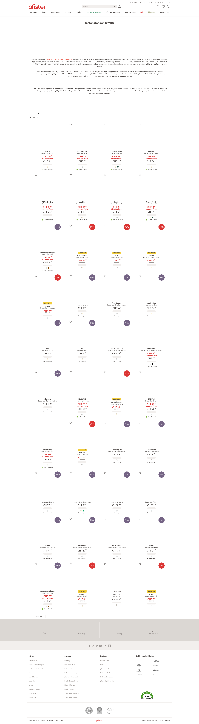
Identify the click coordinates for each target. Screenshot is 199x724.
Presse (31, 685)
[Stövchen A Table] (47, 217)
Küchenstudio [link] (104, 661)
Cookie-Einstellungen (147, 720)
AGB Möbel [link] (33, 720)
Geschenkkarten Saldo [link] (71, 697)
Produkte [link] (40, 22)
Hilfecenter (133, 2)
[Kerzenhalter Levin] (82, 314)
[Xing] (106, 645)
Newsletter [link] (32, 693)
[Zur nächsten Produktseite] (47, 616)
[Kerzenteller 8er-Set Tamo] (47, 556)
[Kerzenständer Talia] (151, 217)
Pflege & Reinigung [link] (70, 685)
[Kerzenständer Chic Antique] (82, 511)
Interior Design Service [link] (71, 681)
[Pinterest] (97, 645)
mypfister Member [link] (34, 689)
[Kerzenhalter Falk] (82, 359)
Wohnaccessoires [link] (62, 22)
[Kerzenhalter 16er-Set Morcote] (117, 314)
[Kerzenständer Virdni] (47, 167)
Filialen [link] (150, 2)
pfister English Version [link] (107, 681)
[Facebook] (89, 645)
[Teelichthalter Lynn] (82, 167)
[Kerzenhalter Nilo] (47, 359)
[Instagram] (93, 645)
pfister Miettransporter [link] (71, 677)
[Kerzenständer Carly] (82, 267)
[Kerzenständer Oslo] (117, 267)
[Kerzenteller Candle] (117, 217)
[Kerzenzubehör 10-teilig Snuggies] (151, 364)
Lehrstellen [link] (32, 681)
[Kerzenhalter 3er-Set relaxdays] (47, 410)
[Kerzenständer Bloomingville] (117, 460)
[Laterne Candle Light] (82, 464)
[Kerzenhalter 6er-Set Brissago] (117, 359)
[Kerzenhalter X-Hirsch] (82, 414)
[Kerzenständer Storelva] (151, 167)
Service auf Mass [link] (69, 665)
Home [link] (32, 22)
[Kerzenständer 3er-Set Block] (82, 556)
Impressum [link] (50, 720)
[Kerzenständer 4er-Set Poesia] (117, 556)
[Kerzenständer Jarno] (151, 314)
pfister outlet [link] (104, 669)
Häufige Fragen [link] (69, 689)
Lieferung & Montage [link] (71, 673)
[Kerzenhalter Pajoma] (47, 511)
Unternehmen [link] (33, 661)
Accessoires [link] (49, 22)
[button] (147, 697)
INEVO (102, 665)
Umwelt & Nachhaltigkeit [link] (36, 665)
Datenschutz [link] (59, 720)
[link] (33, 12)
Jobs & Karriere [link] (159, 2)
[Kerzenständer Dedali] (47, 465)
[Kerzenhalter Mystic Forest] (151, 267)
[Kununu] (109, 645)
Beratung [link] (67, 661)
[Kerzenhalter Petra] (47, 268)
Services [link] (142, 2)
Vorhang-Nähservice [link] (70, 669)
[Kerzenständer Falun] (82, 606)
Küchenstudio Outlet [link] (106, 673)
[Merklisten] (36, 124)
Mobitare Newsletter (106, 677)
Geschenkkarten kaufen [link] (71, 693)
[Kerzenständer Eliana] (151, 556)
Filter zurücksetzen (37, 114)
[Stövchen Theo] (117, 605)
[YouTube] (100, 645)
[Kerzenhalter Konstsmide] (151, 460)
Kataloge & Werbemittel (36, 669)
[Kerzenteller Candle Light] (47, 318)
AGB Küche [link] (41, 720)
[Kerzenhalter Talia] (117, 167)
